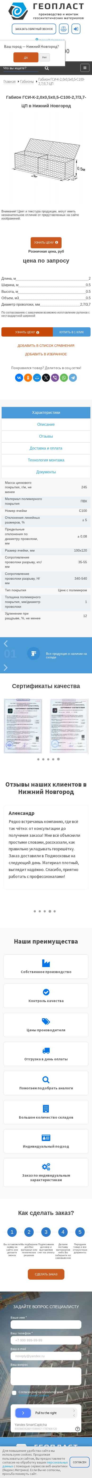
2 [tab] (43, 759)
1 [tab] (38, 759)
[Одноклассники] (28, 378)
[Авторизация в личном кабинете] (75, 29)
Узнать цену (44, 242)
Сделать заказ (46, 1274)
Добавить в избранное (46, 354)
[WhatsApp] (64, 378)
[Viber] (55, 378)
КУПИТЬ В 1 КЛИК (71, 332)
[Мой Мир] (37, 378)
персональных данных (34, 1395)
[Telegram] (73, 378)
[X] (46, 378)
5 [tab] (58, 759)
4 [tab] (53, 759)
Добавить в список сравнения (46, 345)
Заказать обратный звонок (34, 29)
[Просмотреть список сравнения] (64, 29)
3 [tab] (48, 759)
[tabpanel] (23, 726)
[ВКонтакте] (19, 378)
